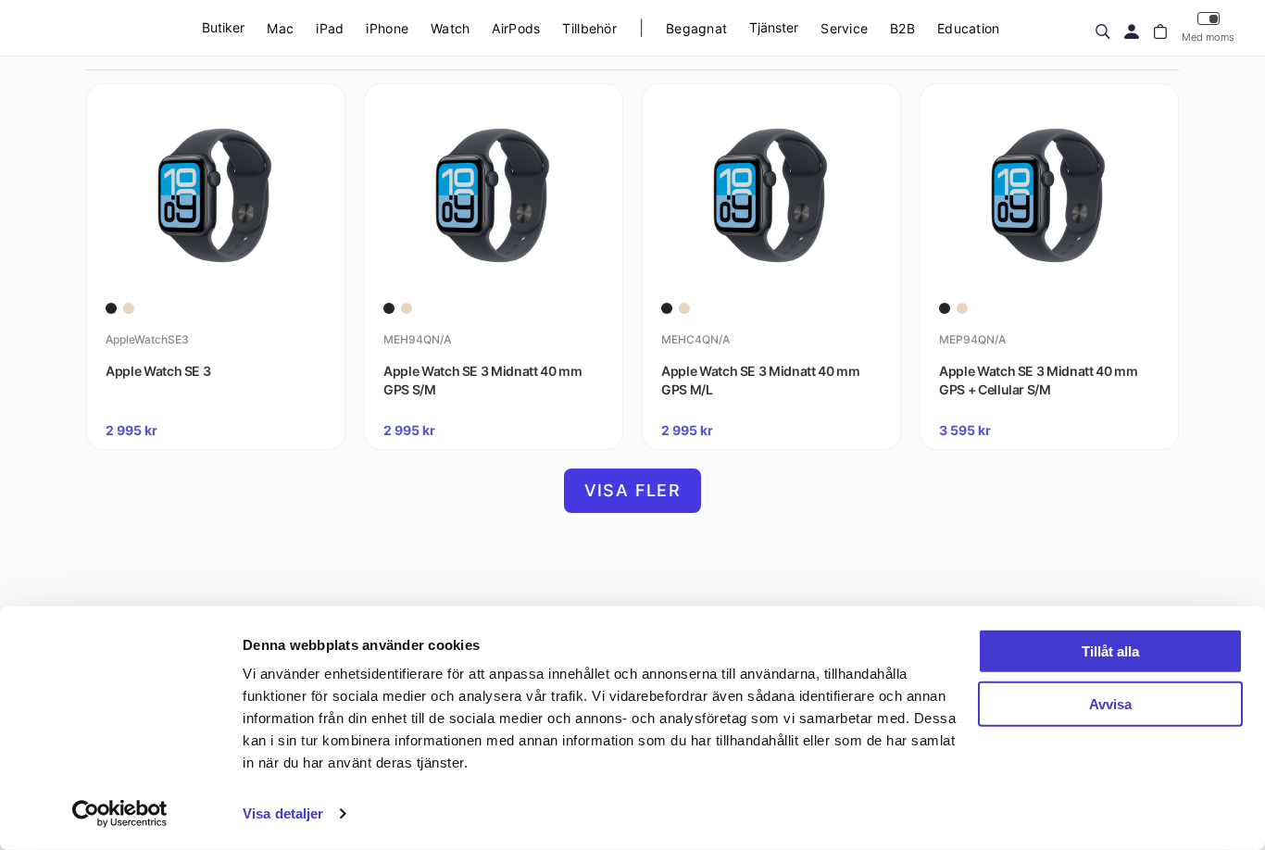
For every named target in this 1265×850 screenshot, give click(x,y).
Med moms (1208, 37)
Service (844, 28)
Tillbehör (589, 28)
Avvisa (1110, 703)
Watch (450, 28)
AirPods (516, 28)
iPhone (387, 28)
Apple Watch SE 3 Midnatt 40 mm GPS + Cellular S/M (1038, 380)
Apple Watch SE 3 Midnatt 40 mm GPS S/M (482, 380)
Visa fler (633, 490)
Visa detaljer (283, 813)
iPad (330, 28)
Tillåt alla (1110, 651)
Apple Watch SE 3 (158, 371)
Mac (280, 28)
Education (968, 28)
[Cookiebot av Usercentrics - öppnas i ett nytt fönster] (120, 814)
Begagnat (696, 28)
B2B (902, 28)
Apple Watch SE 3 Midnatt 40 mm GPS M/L (760, 380)
